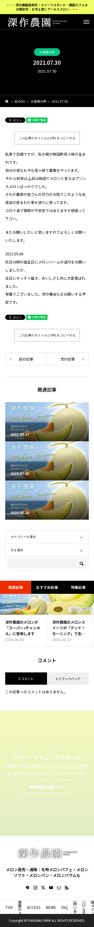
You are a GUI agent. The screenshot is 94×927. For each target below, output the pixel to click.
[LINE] (27, 887)
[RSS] (66, 887)
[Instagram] (35, 887)
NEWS (51, 907)
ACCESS (33, 907)
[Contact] (58, 887)
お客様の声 (47, 52)
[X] (43, 887)
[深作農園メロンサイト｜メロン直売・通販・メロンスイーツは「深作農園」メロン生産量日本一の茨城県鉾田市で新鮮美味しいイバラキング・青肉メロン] (36, 21)
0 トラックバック (68, 678)
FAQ (64, 907)
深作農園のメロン (20, 907)
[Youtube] (51, 887)
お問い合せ (75, 907)
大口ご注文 (84, 907)
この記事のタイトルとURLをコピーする (47, 138)
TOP (9, 907)
